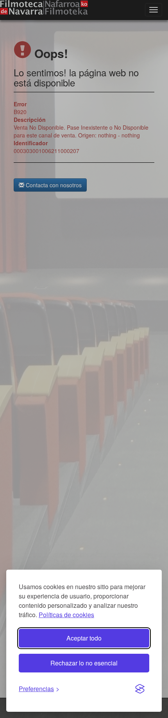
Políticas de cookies (66, 614)
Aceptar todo (84, 638)
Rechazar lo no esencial (84, 662)
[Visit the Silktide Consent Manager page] (139, 689)
